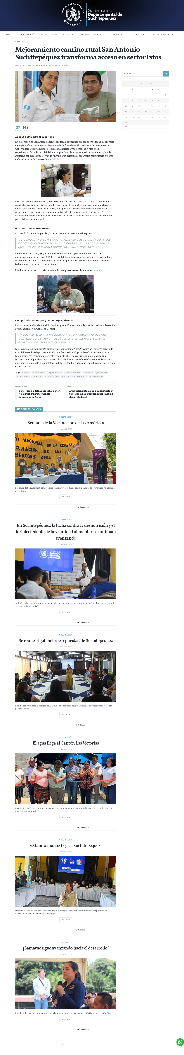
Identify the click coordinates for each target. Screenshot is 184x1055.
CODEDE (25, 42)
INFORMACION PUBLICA (93, 34)
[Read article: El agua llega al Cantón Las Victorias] (65, 778)
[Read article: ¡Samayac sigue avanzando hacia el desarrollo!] (65, 983)
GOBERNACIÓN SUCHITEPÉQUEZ (37, 34)
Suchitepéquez (96, 376)
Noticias (118, 34)
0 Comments (83, 507)
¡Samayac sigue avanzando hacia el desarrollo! (65, 948)
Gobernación (45, 65)
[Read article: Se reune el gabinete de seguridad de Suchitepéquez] (65, 676)
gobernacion (101, 372)
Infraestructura (52, 376)
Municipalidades (60, 65)
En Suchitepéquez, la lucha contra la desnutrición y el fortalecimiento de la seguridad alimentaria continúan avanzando (66, 532)
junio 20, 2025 (21, 65)
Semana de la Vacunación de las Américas (65, 423)
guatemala (37, 376)
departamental (55, 372)
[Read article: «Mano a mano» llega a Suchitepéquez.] (65, 881)
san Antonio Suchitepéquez (74, 376)
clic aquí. (96, 270)
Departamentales (72, 372)
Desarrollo (88, 372)
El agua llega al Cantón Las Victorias (66, 743)
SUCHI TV (68, 34)
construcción (39, 372)
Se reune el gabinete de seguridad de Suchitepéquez (66, 641)
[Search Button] (166, 74)
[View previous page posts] (63, 1045)
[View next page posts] (68, 1045)
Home (17, 42)
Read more (66, 496)
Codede (25, 372)
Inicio (9, 34)
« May (124, 126)
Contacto (137, 34)
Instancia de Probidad (164, 34)
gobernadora (23, 376)
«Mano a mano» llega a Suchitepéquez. (65, 846)
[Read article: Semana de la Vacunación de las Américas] (65, 458)
